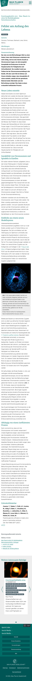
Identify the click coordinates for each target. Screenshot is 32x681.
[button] (29, 291)
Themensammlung (16, 649)
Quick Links (6, 627)
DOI (4, 525)
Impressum (12, 668)
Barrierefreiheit (16, 672)
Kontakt (16, 637)
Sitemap (5, 668)
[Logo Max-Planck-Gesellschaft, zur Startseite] (13, 3)
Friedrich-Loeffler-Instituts (11, 335)
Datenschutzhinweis (23, 668)
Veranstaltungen (16, 645)
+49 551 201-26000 (8, 544)
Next (30, 589)
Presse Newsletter (16, 641)
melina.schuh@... (7, 546)
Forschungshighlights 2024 (15, 580)
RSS (16, 653)
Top (28, 625)
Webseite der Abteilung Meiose (11, 548)
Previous (2, 589)
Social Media (6, 630)
